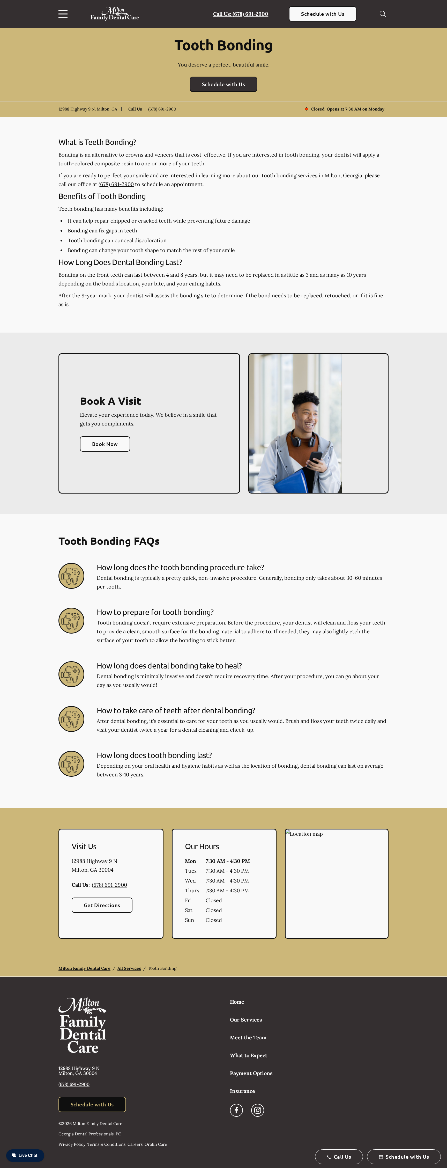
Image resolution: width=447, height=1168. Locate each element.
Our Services (246, 1019)
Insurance (242, 1091)
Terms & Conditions (106, 1144)
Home (237, 1001)
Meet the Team (248, 1037)
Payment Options (251, 1073)
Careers (135, 1144)
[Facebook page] (236, 1110)
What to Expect (248, 1055)
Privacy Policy (71, 1144)
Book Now (105, 443)
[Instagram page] (257, 1110)
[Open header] (64, 14)
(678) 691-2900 (162, 109)
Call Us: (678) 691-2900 (240, 14)
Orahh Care (156, 1144)
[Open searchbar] (383, 14)
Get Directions (102, 905)
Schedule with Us (322, 13)
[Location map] (337, 883)
